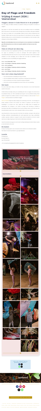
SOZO (9, 405)
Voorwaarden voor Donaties (32, 407)
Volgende (28, 9)
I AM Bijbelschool (36, 403)
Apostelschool (19, 403)
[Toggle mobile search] (36, 3)
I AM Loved (4, 403)
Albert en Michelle (5, 100)
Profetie (6, 405)
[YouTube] (23, 386)
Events (25, 405)
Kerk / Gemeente (30, 405)
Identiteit (8, 407)
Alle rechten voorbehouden (14, 407)
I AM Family (8, 403)
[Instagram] (20, 386)
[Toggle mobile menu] (38, 3)
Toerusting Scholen (29, 403)
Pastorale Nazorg (13, 405)
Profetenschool (14, 403)
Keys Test (22, 405)
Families (3, 405)
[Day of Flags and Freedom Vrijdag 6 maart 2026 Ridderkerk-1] (20, 149)
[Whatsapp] (22, 389)
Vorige (23, 9)
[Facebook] (17, 386)
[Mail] (19, 389)
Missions (18, 405)
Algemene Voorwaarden (23, 407)
